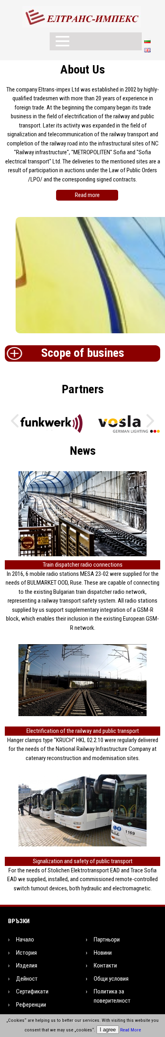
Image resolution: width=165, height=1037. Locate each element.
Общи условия (111, 978)
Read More (130, 1030)
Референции (31, 1004)
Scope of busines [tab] (82, 353)
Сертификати (32, 991)
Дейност (27, 978)
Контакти (105, 965)
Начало (25, 939)
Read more (87, 195)
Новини (103, 952)
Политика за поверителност (112, 996)
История (26, 952)
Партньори (107, 939)
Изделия (26, 965)
